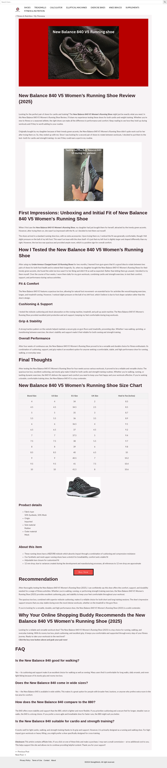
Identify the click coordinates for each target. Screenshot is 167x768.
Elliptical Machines (76, 8)
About (53, 760)
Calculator (56, 8)
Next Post (20, 755)
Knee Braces (115, 8)
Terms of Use (37, 760)
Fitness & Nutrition (34, 11)
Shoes (27, 8)
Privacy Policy (25, 760)
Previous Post (22, 752)
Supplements (132, 8)
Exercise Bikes (98, 8)
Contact (47, 760)
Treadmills (40, 8)
